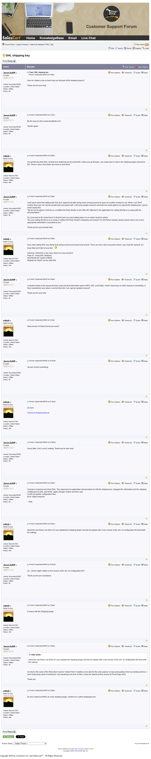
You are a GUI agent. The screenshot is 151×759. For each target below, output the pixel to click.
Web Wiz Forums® (77, 749)
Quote (138, 73)
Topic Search (129, 67)
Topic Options (142, 67)
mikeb (6, 156)
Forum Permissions (141, 743)
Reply (146, 73)
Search (120, 48)
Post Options (115, 73)
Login (147, 48)
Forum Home (9, 44)
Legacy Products (22, 44)
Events (129, 48)
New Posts (140, 44)
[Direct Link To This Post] (28, 72)
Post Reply (7, 61)
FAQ (112, 48)
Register (138, 48)
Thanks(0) (128, 73)
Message (31, 67)
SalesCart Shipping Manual (38, 413)
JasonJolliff (9, 73)
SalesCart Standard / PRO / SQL (42, 44)
